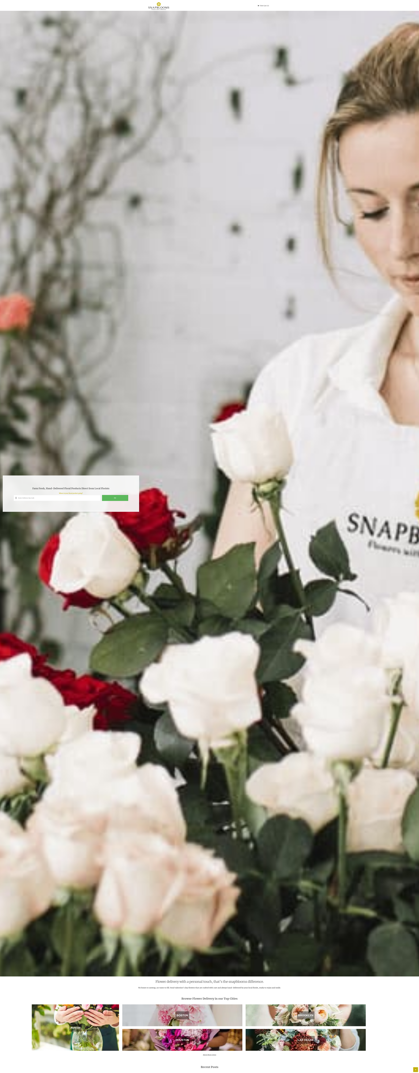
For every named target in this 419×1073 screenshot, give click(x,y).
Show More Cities (209, 1055)
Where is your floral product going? (71, 493)
